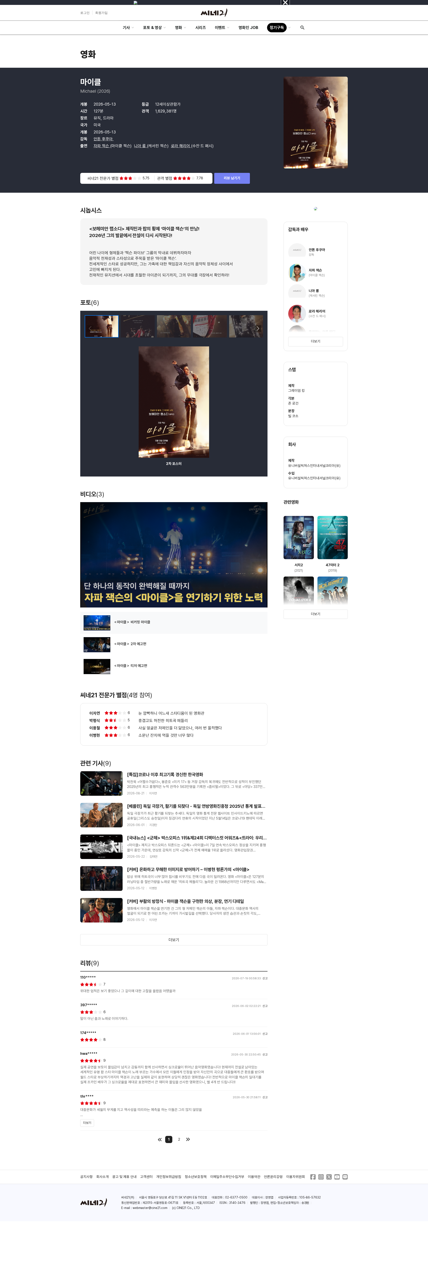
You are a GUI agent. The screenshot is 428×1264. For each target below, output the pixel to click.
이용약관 (254, 1177)
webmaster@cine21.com (150, 1208)
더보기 (174, 939)
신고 (265, 978)
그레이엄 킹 (296, 391)
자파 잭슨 (102, 145)
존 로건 (293, 403)
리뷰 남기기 (232, 178)
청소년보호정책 (196, 1177)
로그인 (85, 12)
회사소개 (102, 1177)
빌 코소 (293, 416)
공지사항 (86, 1177)
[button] (258, 328)
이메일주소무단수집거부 (227, 1177)
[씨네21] (214, 12)
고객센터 (146, 1177)
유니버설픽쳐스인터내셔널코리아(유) (314, 466)
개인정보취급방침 (168, 1177)
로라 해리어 (181, 145)
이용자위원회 (295, 1177)
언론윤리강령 (273, 1177)
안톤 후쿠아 (104, 139)
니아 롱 (140, 145)
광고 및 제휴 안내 (124, 1177)
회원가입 (101, 12)
